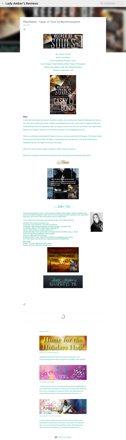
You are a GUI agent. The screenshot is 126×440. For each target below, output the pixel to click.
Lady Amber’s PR (67, 70)
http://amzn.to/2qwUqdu (43, 245)
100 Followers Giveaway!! (46, 382)
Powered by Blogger (64, 437)
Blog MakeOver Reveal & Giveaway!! (50, 416)
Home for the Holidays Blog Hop (49, 353)
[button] (24, 29)
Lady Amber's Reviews (22, 3)
